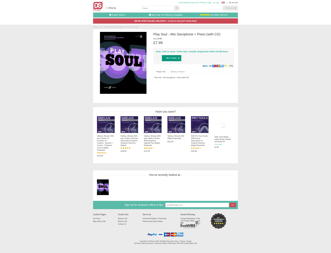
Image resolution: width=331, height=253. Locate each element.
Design (188, 241)
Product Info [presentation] (161, 72)
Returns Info (122, 221)
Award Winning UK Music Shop (200, 3)
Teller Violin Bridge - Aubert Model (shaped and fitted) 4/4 (222, 139)
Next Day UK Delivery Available (166, 15)
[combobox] (157, 8)
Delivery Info (122, 218)
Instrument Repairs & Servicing (154, 218)
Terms (176, 241)
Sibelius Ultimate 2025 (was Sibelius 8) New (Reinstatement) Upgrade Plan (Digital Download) (152, 140)
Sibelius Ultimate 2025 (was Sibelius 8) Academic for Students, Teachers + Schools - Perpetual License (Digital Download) (105, 143)
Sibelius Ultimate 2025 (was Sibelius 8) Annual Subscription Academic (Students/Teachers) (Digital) (129, 140)
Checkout (229, 8)
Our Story (96, 218)
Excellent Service (219, 15)
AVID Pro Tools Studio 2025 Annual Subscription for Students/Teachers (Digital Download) (199, 140)
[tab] (161, 72)
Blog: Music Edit (99, 221)
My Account (233, 3)
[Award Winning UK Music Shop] (218, 228)
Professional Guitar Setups (153, 221)
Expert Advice (118, 15)
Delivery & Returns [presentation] (178, 72)
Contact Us (122, 224)
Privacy (182, 241)
